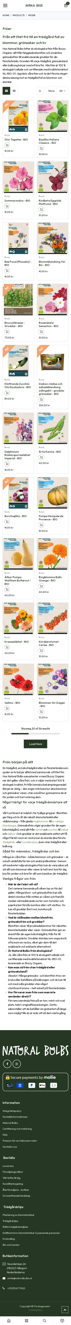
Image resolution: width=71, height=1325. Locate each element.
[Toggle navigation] (5, 5)
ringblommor (40, 821)
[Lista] (14, 91)
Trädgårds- (9, 842)
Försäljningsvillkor (13, 1171)
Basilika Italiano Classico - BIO (49, 141)
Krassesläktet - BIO (16, 641)
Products (19, 15)
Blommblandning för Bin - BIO (52, 263)
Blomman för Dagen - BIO (52, 704)
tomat (39, 829)
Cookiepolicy (35, 1310)
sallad (64, 829)
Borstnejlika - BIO (15, 516)
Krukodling (9, 1238)
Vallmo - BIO (12, 702)
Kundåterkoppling (13, 1183)
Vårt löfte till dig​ (11, 1177)
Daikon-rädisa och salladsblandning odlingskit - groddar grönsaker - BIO (51, 389)
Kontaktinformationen (15, 1116)
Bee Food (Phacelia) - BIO (17, 263)
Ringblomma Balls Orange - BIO (50, 578)
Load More (35, 744)
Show (51, 90)
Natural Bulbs (10, 1122)
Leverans (8, 1166)
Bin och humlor (11, 1244)
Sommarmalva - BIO (17, 200)
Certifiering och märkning (17, 1128)
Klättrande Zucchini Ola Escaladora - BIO (17, 385)
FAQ (5, 1134)
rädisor (11, 833)
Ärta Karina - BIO (50, 451)
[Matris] (6, 91)
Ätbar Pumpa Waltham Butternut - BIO (17, 580)
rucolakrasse (29, 842)
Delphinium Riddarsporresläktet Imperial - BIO (17, 455)
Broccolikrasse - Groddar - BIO (14, 324)
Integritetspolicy (12, 1111)
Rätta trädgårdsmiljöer (16, 1226)
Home (6, 15)
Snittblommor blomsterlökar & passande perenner (31, 1232)
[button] (31, 104)
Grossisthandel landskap (16, 1195)
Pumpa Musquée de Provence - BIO (51, 517)
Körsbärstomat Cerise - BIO (49, 643)
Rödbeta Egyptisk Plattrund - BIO (50, 202)
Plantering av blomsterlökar (18, 1215)
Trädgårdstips (10, 1221)
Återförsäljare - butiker (16, 1189)
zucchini (52, 829)
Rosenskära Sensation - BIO (48, 324)
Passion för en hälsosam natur (20, 1140)
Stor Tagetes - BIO (16, 139)
